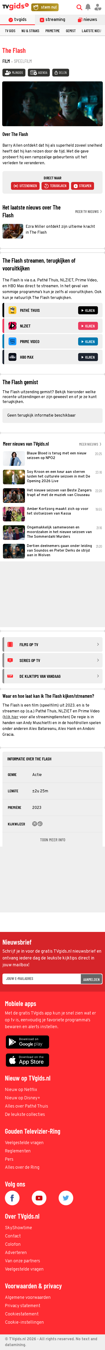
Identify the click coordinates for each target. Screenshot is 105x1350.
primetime (52, 30)
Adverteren (16, 1253)
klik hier (11, 717)
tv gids (10, 30)
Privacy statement (22, 1306)
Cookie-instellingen (24, 1322)
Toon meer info (52, 839)
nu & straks (30, 30)
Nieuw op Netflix (21, 1090)
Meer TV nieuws (87, 211)
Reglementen (18, 1151)
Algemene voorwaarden (28, 1298)
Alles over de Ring (22, 1167)
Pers (9, 1159)
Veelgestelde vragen (24, 1143)
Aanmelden (91, 979)
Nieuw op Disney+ (22, 1098)
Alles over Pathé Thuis (26, 1106)
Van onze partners (22, 1261)
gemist (71, 30)
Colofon (13, 1244)
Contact (13, 1236)
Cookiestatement (22, 1314)
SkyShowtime (18, 1228)
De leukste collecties (25, 1115)
